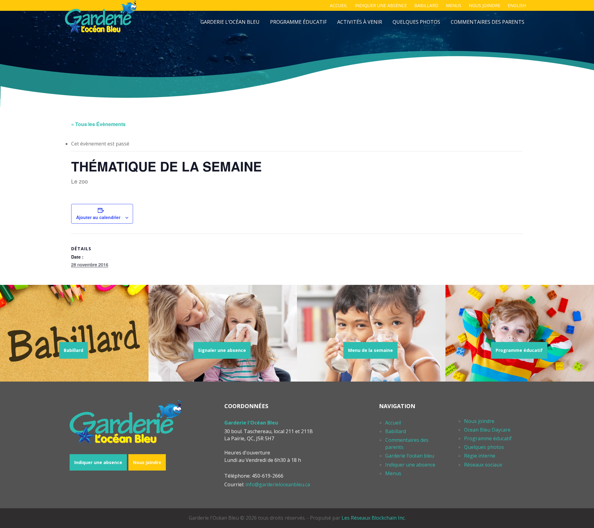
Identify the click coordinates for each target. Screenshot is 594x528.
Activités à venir (359, 22)
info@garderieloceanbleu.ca (277, 484)
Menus (453, 5)
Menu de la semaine (370, 350)
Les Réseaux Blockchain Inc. (374, 517)
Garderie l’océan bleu (230, 22)
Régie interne (479, 455)
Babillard (426, 5)
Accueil (338, 5)
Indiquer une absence (381, 5)
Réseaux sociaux (483, 464)
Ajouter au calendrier (98, 217)
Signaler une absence (222, 350)
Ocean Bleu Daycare (487, 429)
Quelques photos (416, 22)
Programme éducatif (298, 22)
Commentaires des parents (487, 22)
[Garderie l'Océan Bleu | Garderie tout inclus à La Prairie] (100, 16)
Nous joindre (484, 5)
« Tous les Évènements (98, 124)
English (517, 5)
